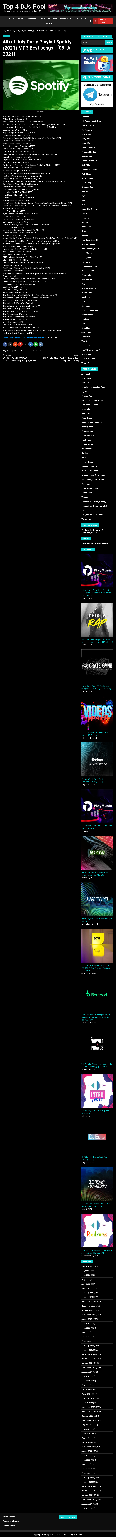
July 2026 (85, 1271)
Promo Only (86, 293)
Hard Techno (86, 449)
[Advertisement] (80, 7)
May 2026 (85, 1280)
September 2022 (88, 1447)
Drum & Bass (86, 409)
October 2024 (87, 1363)
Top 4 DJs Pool (24, 6)
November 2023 (88, 1412)
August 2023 (86, 1425)
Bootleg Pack (87, 396)
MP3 (14, 351)
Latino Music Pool (89, 266)
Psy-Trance (86, 484)
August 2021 (86, 1504)
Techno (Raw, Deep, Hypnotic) (94, 506)
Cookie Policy (9, 1525)
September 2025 (88, 1315)
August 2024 (86, 1372)
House (84, 457)
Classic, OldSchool (89, 169)
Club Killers (86, 174)
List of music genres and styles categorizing (57, 18)
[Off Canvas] (4, 21)
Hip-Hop (84, 222)
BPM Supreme (87, 125)
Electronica (86, 440)
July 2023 (85, 1429)
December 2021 (88, 1486)
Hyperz (84, 231)
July (4, 31)
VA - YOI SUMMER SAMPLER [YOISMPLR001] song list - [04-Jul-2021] (20, 358)
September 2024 (88, 1368)
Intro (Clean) (86, 253)
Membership (32, 18)
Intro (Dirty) (86, 257)
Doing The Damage (89, 209)
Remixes (85, 319)
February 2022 (87, 1478)
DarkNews (66, 1534)
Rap (83, 301)
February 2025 (87, 1346)
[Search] (90, 21)
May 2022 (85, 1464)
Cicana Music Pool (89, 161)
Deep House (86, 418)
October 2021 (87, 1495)
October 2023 (87, 1416)
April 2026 (85, 1284)
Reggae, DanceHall (89, 310)
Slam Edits (85, 337)
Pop (83, 284)
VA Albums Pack (88, 359)
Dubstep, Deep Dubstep (91, 422)
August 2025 (86, 1319)
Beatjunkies (86, 139)
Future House (87, 444)
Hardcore (85, 453)
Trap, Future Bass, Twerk (92, 515)
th (40, 351)
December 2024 (88, 1354)
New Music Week (88, 288)
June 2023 (85, 1434)
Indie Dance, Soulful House (92, 479)
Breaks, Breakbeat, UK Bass (93, 400)
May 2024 (85, 1385)
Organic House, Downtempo (93, 475)
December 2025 (88, 1302)
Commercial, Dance (89, 405)
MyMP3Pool (86, 279)
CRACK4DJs (86, 156)
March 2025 (86, 1341)
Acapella (85, 117)
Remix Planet (87, 315)
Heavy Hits (86, 235)
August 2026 (86, 1266)
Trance (84, 510)
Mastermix (86, 275)
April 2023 (85, 1442)
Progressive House (89, 488)
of (18, 351)
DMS (83, 205)
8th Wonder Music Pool (91, 121)
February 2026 (87, 1293)
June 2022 (85, 1460)
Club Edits (85, 165)
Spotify (35, 351)
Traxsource (86, 519)
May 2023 (85, 1438)
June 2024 (85, 1381)
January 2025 (87, 1350)
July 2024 (85, 1376)
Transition (85, 345)
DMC (83, 196)
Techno (84, 497)
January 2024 (87, 1403)
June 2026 (85, 1275)
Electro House (87, 435)
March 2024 (86, 1394)
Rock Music (86, 328)
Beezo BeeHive (88, 147)
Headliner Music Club (90, 244)
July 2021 (85, 1508)
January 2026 (87, 1297)
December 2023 (88, 1407)
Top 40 (84, 341)
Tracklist (20, 18)
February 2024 (87, 1398)
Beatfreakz (86, 134)
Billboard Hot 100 (88, 152)
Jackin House (87, 462)
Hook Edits (86, 227)
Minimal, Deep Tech (89, 471)
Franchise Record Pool (91, 240)
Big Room (85, 391)
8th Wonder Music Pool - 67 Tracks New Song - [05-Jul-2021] (61, 358)
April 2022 (85, 1469)
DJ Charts (85, 413)
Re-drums (85, 306)
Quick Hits (85, 297)
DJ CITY (84, 191)
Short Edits (86, 332)
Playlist (29, 351)
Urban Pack (86, 354)
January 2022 (87, 1482)
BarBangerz (86, 130)
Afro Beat (85, 374)
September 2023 (88, 1420)
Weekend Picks (103, 21)
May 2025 (85, 1332)
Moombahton (87, 431)
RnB (83, 323)
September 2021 (88, 1500)
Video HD (85, 363)
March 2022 (86, 1473)
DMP (83, 200)
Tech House (86, 493)
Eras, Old (85, 213)
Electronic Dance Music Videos (94, 543)
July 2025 (85, 1324)
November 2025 (88, 1306)
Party (23, 351)
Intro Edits (85, 262)
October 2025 (87, 1310)
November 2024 (88, 1359)
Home (11, 18)
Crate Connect (87, 178)
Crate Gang (86, 183)
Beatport (85, 383)
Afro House (86, 378)
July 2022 (85, 1456)
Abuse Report (9, 1517)
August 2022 (86, 1451)
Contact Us (81, 18)
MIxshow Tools (87, 271)
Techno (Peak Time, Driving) (93, 501)
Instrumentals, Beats (90, 249)
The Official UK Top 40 (90, 350)
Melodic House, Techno (91, 466)
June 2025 (85, 1328)
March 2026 (86, 1288)
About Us (49, 24)
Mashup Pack (87, 427)
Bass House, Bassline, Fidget (93, 387)
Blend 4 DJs (86, 143)
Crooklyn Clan (87, 187)
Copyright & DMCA (11, 1521)
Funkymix (85, 218)
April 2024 (85, 1390)
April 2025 (85, 1337)
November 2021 (88, 1491)
